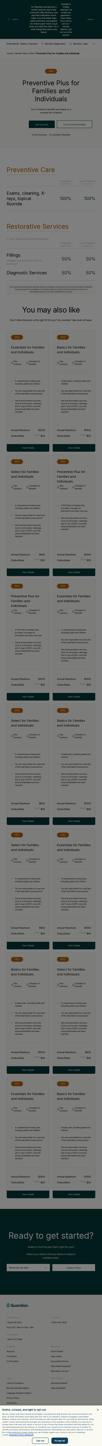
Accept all (59, 1440)
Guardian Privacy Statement (21, 1435)
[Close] (98, 1410)
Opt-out (40, 1440)
